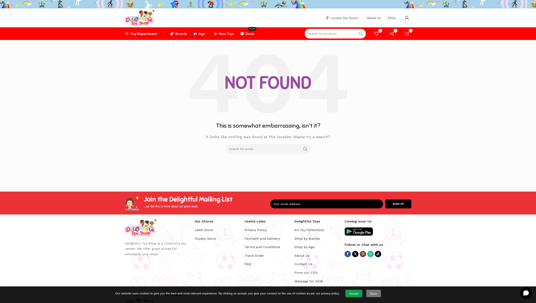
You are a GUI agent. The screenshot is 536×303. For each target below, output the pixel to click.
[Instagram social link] (363, 254)
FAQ (248, 264)
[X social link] (355, 254)
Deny (373, 293)
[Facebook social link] (348, 254)
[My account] (406, 18)
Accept (353, 293)
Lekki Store (204, 230)
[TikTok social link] (378, 254)
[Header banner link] (268, 4)
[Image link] (140, 227)
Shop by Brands (307, 239)
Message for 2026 (308, 281)
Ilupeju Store (205, 239)
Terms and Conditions (262, 247)
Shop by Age (304, 247)
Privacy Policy (256, 230)
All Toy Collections (309, 230)
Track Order (254, 256)
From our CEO (306, 273)
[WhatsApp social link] (370, 254)
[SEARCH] (305, 149)
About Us (302, 256)
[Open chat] (526, 293)
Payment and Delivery (262, 239)
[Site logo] (140, 18)
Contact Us (303, 264)
